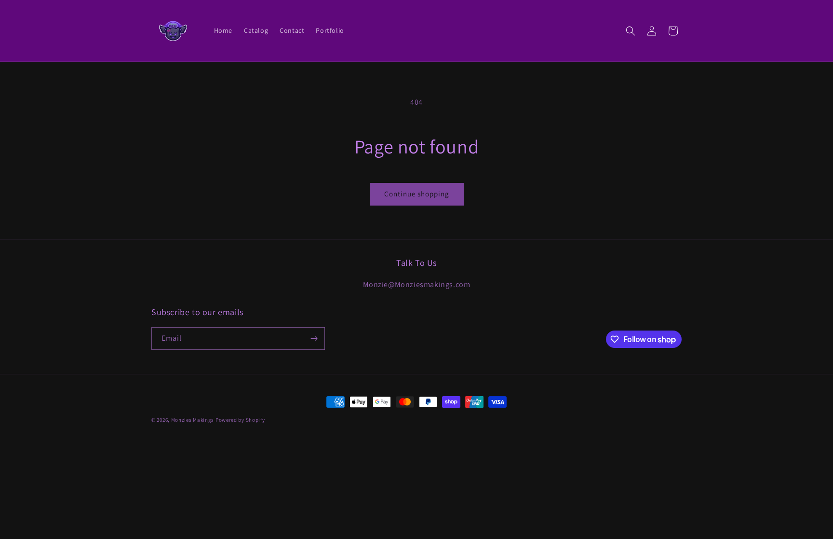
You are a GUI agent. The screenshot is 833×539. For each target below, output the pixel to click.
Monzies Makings (193, 419)
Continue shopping (416, 193)
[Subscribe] (313, 338)
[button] (630, 30)
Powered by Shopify (240, 419)
